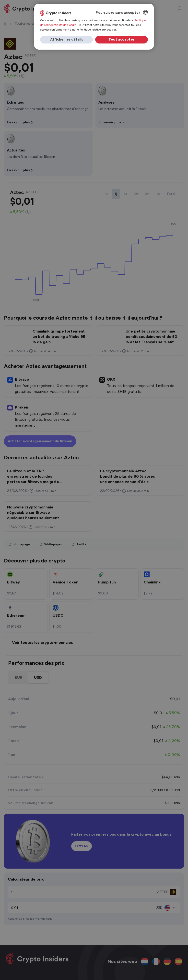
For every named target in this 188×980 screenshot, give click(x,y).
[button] (66, 39)
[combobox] (145, 12)
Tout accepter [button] (121, 39)
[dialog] (94, 27)
